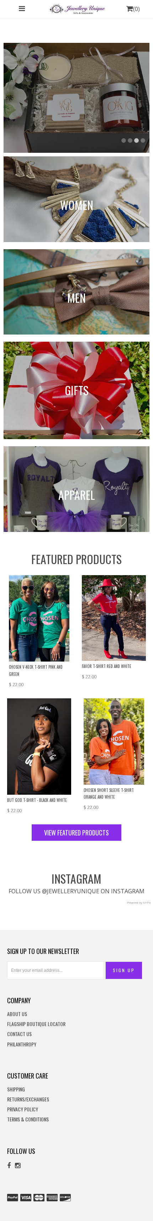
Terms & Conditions (28, 1119)
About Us (17, 1014)
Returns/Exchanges (28, 1099)
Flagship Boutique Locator (36, 1024)
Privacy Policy (22, 1109)
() (136, 9)
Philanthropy (21, 1044)
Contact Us (19, 1034)
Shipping (16, 1089)
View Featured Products (76, 832)
